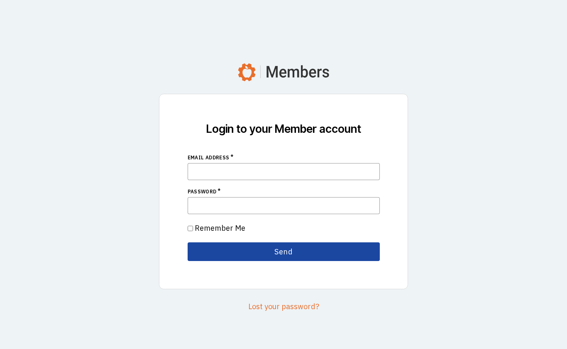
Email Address (209, 157)
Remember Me (220, 228)
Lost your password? (283, 306)
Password (202, 191)
